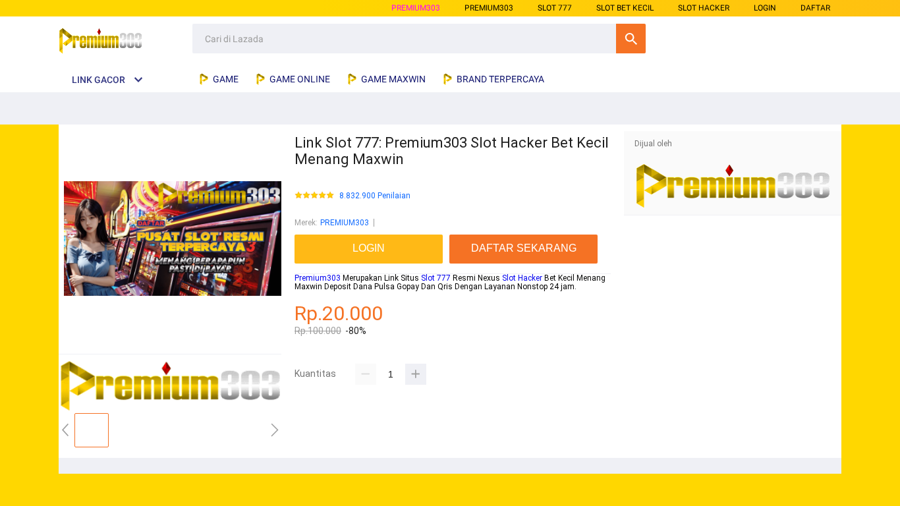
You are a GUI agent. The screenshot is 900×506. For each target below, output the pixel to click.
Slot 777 (436, 278)
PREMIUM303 (415, 8)
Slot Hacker (522, 278)
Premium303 (318, 278)
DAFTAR (815, 8)
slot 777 (555, 8)
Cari (631, 38)
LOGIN (765, 8)
